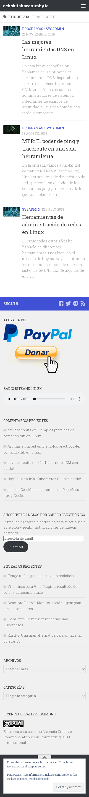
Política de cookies (39, 779)
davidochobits (19, 430)
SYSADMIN (55, 29)
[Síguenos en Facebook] (61, 303)
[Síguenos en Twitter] (68, 303)
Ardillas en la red (22, 446)
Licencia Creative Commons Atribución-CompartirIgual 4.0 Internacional (37, 737)
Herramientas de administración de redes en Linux (51, 224)
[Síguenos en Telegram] (75, 303)
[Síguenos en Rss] (83, 303)
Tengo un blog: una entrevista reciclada (41, 575)
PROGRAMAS (32, 29)
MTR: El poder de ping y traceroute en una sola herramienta (50, 148)
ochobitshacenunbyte (26, 5)
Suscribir (15, 546)
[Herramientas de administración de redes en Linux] (11, 212)
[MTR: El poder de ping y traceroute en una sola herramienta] (11, 130)
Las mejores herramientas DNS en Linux (48, 49)
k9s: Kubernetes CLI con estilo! (55, 478)
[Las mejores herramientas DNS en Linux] (11, 31)
